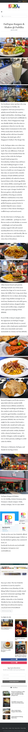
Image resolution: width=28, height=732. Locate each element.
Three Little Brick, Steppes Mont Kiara (16, 711)
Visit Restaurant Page (6, 610)
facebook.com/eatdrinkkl (16, 545)
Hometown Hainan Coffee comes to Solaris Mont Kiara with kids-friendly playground (18, 693)
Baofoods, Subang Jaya (20, 639)
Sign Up (24, 1)
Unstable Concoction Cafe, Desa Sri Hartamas (17, 702)
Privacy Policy (23, 728)
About (6, 728)
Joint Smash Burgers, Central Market (6, 628)
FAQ (13, 728)
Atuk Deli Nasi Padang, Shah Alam (17, 717)
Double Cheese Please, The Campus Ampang (21, 656)
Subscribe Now (14, 681)
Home (3, 728)
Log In (19, 1)
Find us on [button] (13, 659)
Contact (9, 728)
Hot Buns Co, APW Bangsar (6, 650)
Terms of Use (17, 728)
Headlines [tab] (15, 687)
